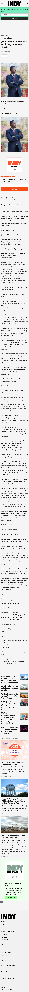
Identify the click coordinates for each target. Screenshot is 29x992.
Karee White (6, 856)
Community (4, 713)
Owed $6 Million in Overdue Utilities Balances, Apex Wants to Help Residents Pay (9, 679)
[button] (14, 174)
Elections (4, 35)
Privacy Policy (4, 960)
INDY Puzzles (4, 937)
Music (2, 725)
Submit (2, 976)
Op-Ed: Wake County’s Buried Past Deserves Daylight (9, 688)
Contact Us (4, 955)
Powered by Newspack (6, 989)
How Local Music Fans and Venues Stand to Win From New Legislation (9, 731)
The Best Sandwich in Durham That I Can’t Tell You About (9, 696)
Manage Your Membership (7, 978)
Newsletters (4, 944)
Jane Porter (6, 813)
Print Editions (4, 934)
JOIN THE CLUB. (10, 897)
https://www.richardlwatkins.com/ (12, 200)
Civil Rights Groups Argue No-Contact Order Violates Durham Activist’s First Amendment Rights (8, 707)
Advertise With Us (5, 974)
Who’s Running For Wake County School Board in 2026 (14, 763)
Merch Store (4, 971)
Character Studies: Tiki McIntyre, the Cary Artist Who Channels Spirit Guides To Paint (8, 720)
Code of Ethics (5, 958)
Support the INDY (5, 969)
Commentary (4, 684)
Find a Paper (4, 947)
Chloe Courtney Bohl (8, 776)
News (2, 674)
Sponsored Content (6, 942)
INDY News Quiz (5, 939)
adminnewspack (6, 51)
